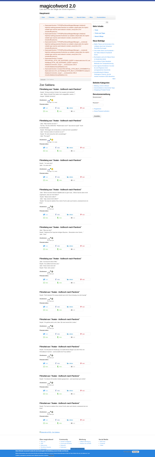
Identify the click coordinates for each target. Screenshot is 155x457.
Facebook (102, 443)
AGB (42, 443)
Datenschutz (44, 445)
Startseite (42, 79)
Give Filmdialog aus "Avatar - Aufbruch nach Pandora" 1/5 (47, 100)
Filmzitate (51, 17)
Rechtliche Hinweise (46, 447)
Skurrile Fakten (81, 17)
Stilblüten (61, 17)
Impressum (43, 449)
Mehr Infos (51, 455)
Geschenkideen (101, 17)
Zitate (43, 17)
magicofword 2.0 (57, 6)
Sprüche (70, 17)
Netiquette (63, 445)
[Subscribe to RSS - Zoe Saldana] (50, 432)
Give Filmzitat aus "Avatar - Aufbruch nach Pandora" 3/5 (49, 299)
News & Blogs (99, 36)
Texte (96, 30)
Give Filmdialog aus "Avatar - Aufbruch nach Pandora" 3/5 (49, 100)
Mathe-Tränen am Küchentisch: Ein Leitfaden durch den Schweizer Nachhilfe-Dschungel (104, 46)
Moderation (63, 447)
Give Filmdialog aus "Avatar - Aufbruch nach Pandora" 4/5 (50, 100)
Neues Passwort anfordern (101, 111)
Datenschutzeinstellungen (77, 448)
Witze (91, 17)
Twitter (101, 445)
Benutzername (97, 97)
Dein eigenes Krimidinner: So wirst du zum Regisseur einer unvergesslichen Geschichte (104, 68)
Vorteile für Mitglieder (65, 441)
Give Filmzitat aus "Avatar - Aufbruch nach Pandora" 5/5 (52, 299)
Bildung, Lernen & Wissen (101, 85)
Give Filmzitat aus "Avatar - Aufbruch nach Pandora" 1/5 (47, 299)
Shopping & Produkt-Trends (102, 90)
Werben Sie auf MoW (85, 443)
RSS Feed (102, 441)
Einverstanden (127, 451)
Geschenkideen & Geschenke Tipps (104, 88)
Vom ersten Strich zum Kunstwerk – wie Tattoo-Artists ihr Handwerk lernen (104, 52)
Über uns (43, 441)
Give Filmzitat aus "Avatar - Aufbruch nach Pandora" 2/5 (48, 299)
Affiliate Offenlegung (85, 441)
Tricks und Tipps (100, 33)
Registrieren (97, 108)
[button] (48, 108)
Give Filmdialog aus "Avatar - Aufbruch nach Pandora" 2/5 (48, 100)
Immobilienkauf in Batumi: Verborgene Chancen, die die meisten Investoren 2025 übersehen (104, 74)
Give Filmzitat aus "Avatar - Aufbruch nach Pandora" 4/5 (50, 299)
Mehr (114, 78)
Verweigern (135, 451)
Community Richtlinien (66, 443)
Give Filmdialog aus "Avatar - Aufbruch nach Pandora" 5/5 (52, 100)
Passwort (96, 102)
